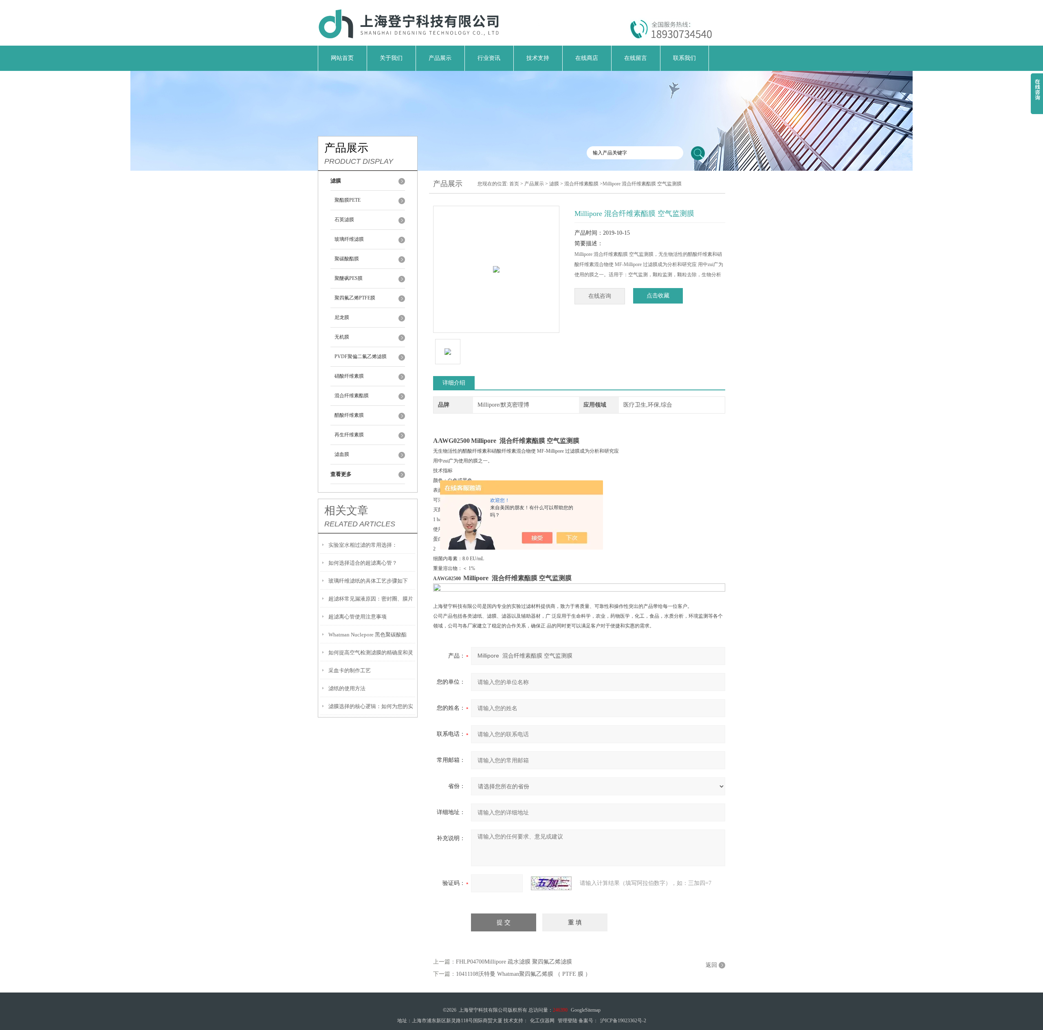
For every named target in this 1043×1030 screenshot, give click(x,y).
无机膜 (341, 337)
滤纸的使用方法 (346, 688)
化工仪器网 (542, 1020)
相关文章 (346, 510)
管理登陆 (567, 1020)
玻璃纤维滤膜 (349, 239)
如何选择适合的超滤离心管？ (362, 563)
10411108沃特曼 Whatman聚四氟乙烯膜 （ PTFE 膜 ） (523, 974)
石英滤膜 (344, 219)
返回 (711, 965)
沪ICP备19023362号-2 (623, 1020)
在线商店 (586, 58)
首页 (514, 184)
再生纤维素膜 (349, 435)
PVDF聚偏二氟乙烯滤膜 (360, 356)
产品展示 (440, 58)
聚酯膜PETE (347, 200)
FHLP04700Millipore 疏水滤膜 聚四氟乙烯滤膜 (514, 962)
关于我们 (391, 58)
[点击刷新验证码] (551, 883)
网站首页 (342, 58)
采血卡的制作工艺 (349, 670)
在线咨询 (599, 296)
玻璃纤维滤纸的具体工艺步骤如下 (368, 581)
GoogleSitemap (586, 1010)
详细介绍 (453, 383)
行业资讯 (488, 58)
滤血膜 (341, 454)
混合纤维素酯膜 (351, 395)
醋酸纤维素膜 (349, 415)
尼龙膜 (341, 317)
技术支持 (537, 58)
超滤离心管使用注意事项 (357, 617)
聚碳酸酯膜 (346, 259)
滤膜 (554, 184)
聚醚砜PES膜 (348, 278)
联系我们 (684, 58)
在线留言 (635, 58)
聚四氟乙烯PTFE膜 (354, 298)
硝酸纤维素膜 (349, 376)
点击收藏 (658, 296)
